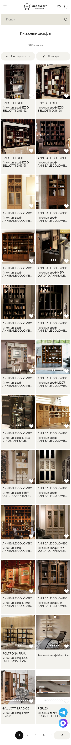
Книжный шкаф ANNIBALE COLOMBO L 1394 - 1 (52, 494)
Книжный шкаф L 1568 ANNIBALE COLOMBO (17, 604)
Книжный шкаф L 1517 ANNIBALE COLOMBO (52, 604)
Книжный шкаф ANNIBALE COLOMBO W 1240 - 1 (52, 219)
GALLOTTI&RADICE (15, 708)
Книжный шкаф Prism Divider (15, 714)
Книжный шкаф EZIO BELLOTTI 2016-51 (15, 164)
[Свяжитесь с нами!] (63, 712)
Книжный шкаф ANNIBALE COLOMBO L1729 (17, 384)
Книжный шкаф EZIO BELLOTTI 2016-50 (51, 109)
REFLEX (43, 708)
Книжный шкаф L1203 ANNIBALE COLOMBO (52, 384)
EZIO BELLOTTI (12, 103)
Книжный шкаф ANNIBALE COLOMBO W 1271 (52, 439)
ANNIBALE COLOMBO (52, 158)
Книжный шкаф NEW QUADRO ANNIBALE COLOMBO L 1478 (51, 549)
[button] (51, 260)
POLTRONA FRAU (14, 653)
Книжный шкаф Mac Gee (53, 655)
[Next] (62, 735)
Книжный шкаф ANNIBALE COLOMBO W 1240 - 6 (52, 164)
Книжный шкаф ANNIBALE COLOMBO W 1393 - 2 (17, 329)
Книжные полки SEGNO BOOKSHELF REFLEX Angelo (53, 714)
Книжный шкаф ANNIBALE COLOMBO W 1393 (52, 329)
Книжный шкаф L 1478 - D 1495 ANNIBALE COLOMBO (17, 439)
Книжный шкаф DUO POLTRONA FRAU (15, 659)
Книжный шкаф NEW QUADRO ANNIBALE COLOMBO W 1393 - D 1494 (52, 274)
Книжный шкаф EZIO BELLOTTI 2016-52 (15, 109)
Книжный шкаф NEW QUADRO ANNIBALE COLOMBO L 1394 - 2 (16, 494)
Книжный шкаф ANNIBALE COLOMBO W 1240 (17, 274)
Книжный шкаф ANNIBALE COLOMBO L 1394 (17, 549)
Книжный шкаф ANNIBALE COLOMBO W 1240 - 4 (17, 219)
